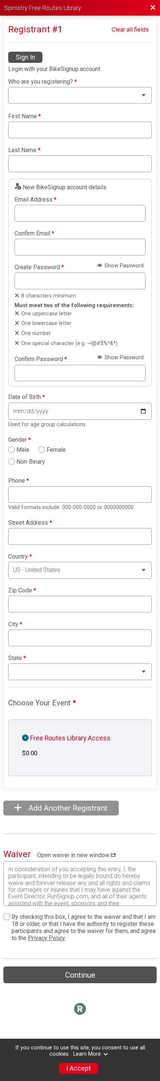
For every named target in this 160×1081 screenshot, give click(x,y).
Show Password (123, 266)
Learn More (87, 1054)
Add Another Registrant (67, 808)
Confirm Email (34, 233)
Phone (18, 480)
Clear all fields (130, 29)
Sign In (25, 57)
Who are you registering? (42, 81)
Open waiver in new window (74, 855)
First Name (24, 116)
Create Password (39, 267)
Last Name (24, 150)
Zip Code (22, 590)
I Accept (78, 1068)
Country (20, 556)
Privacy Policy (46, 938)
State (17, 658)
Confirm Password (41, 359)
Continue (80, 975)
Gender (19, 440)
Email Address (36, 199)
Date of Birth (26, 397)
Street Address (30, 522)
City (15, 624)
